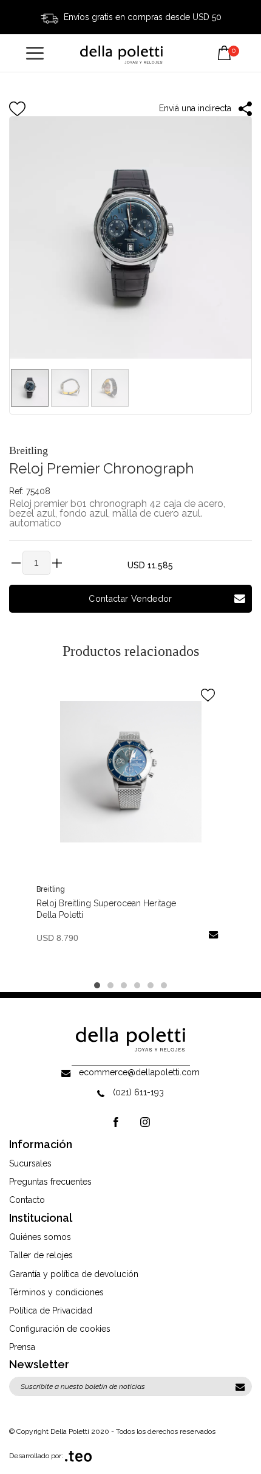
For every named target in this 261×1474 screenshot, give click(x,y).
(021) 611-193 (138, 1092)
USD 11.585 (150, 565)
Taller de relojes (41, 1255)
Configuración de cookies (59, 1329)
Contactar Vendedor (130, 599)
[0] (224, 44)
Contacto (27, 1200)
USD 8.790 (57, 938)
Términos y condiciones (56, 1292)
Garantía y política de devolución (73, 1274)
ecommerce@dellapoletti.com (139, 1072)
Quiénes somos (40, 1237)
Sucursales (30, 1163)
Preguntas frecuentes (50, 1181)
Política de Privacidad (50, 1310)
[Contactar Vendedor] (214, 934)
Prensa (22, 1347)
